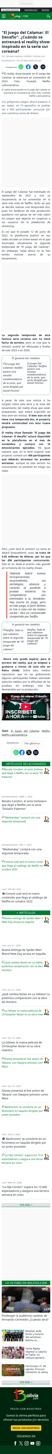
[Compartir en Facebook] (28, 66)
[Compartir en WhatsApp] (21, 66)
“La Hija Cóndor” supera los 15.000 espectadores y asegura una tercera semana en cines (25, 1191)
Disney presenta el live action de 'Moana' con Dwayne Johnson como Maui (25, 1094)
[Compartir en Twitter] (29, 752)
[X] (21, 1442)
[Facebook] (15, 1442)
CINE (25, 16)
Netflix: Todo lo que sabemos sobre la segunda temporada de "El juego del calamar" (37, 636)
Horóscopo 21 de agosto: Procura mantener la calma (36, 1369)
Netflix (46, 731)
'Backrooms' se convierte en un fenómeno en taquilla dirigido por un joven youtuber (24, 1142)
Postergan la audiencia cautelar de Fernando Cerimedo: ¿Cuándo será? (25, 1317)
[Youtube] (32, 1442)
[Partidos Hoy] (38, 1442)
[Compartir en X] (35, 66)
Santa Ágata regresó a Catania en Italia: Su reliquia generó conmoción (36, 1354)
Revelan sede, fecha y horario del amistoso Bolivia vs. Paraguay (34, 1337)
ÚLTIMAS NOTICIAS (10, 10)
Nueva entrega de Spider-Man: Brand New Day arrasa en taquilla (24, 952)
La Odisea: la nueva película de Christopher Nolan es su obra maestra (22, 1046)
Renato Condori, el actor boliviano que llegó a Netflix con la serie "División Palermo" (24, 805)
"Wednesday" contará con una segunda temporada (22, 851)
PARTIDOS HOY (31, 10)
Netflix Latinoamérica (14, 735)
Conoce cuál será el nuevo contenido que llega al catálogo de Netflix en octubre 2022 (24, 897)
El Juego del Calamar (25, 731)
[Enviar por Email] (43, 66)
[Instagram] (26, 1442)
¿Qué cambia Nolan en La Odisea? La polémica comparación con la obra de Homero (26, 998)
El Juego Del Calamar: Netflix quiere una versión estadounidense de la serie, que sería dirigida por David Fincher (37, 373)
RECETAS (45, 10)
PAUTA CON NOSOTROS (26, 1428)
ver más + (26, 1382)
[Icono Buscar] (48, 15)
